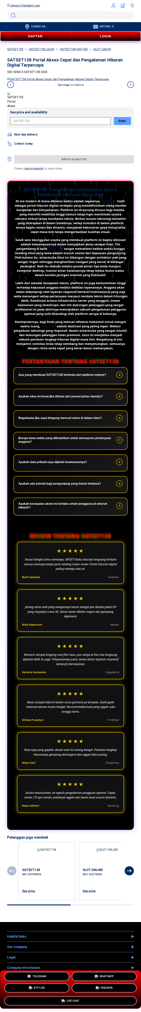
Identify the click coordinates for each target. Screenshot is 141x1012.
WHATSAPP (107, 977)
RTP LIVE (39, 989)
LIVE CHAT (72, 999)
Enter (122, 121)
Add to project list (74, 159)
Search (12, 15)
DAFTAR (35, 36)
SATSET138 (108, 201)
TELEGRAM (39, 977)
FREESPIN (107, 989)
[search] (70, 15)
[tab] (38, 904)
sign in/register (34, 168)
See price (28, 891)
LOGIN (105, 36)
